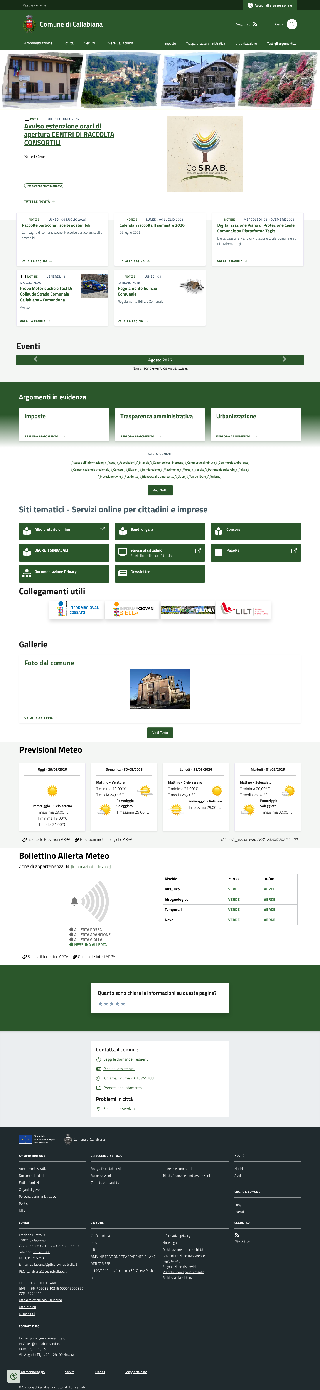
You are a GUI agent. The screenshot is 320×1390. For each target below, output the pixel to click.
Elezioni (133, 469)
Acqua (111, 462)
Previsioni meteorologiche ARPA (105, 839)
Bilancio (144, 462)
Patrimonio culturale (221, 469)
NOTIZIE (34, 219)
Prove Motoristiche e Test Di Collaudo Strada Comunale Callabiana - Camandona (46, 294)
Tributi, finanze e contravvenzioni (186, 1175)
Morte (186, 469)
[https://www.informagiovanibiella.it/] (132, 610)
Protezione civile (110, 476)
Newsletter (242, 1241)
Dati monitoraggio (32, 1372)
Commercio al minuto (201, 462)
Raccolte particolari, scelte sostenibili (56, 225)
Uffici (22, 1210)
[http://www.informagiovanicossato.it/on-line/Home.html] (76, 610)
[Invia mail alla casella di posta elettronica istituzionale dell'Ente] (53, 1264)
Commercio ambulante (233, 462)
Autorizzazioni (101, 1175)
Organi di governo (31, 1189)
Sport (181, 476)
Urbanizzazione (246, 43)
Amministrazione (38, 43)
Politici (23, 1203)
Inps (94, 1242)
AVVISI (33, 119)
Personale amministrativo (37, 1196)
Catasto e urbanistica (106, 1182)
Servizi (89, 43)
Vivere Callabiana (119, 43)
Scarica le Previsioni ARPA (48, 839)
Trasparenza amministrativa (205, 43)
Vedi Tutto (160, 732)
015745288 (41, 1252)
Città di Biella (100, 1235)
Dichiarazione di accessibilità (183, 1249)
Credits (100, 1372)
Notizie (239, 1168)
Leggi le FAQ (172, 1261)
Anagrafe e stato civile (107, 1168)
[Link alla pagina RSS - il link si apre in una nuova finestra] (255, 24)
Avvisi (238, 1175)
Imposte (170, 43)
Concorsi (118, 469)
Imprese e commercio (178, 1168)
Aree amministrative (33, 1168)
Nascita (199, 469)
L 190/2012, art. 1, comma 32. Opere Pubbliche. (123, 1274)
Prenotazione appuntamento (183, 1272)
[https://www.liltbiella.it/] (243, 610)
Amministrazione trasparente (184, 1255)
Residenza (131, 476)
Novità (68, 43)
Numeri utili (27, 1313)
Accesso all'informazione (88, 462)
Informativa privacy (176, 1235)
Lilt (93, 1249)
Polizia (243, 469)
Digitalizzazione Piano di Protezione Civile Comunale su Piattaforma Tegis (256, 228)
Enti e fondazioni (31, 1182)
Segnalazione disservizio (180, 1266)
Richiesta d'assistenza (178, 1277)
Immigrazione (151, 469)
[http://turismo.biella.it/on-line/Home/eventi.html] (188, 610)
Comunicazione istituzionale (91, 469)
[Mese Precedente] (36, 359)
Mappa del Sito (136, 1372)
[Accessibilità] (13, 1376)
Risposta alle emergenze (158, 476)
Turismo (215, 476)
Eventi (239, 1211)
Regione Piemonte (34, 5)
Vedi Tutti (160, 490)
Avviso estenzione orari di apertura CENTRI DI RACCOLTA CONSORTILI (69, 134)
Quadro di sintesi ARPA (96, 956)
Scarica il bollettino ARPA (47, 956)
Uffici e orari (27, 1306)
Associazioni (127, 462)
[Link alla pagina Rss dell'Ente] (237, 1235)
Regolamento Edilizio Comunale (137, 291)
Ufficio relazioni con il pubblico (40, 1299)
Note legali (170, 1242)
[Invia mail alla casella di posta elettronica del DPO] (47, 1338)
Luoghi (239, 1204)
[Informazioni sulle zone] (91, 867)
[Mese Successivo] (284, 359)
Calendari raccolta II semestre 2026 (152, 225)
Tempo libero (197, 476)
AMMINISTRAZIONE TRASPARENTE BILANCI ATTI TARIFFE (124, 1260)
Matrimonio (171, 469)
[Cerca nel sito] (290, 24)
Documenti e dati (31, 1175)
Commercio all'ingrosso (168, 462)
